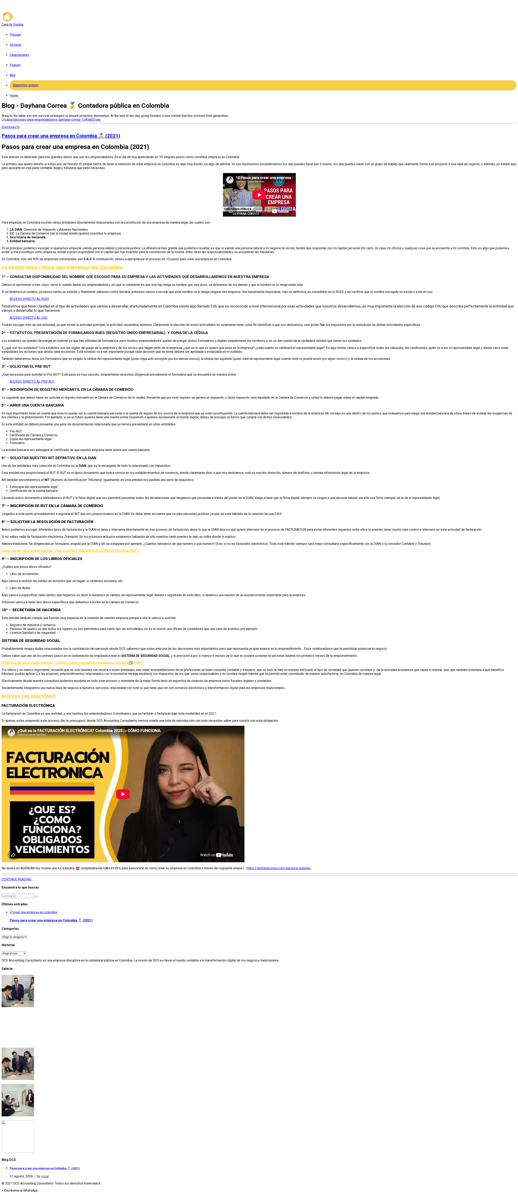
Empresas (9, 127)
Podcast (15, 65)
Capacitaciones (19, 55)
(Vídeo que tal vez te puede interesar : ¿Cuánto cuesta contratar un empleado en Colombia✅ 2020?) (72, 663)
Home (14, 95)
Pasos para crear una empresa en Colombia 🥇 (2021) (61, 136)
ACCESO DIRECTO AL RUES (29, 299)
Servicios (15, 45)
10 (18, 127)
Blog (12, 75)
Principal (15, 35)
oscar (45, 1176)
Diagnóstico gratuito (25, 85)
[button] (20, 1190)
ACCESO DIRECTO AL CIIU (28, 318)
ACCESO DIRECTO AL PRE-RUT (32, 382)
